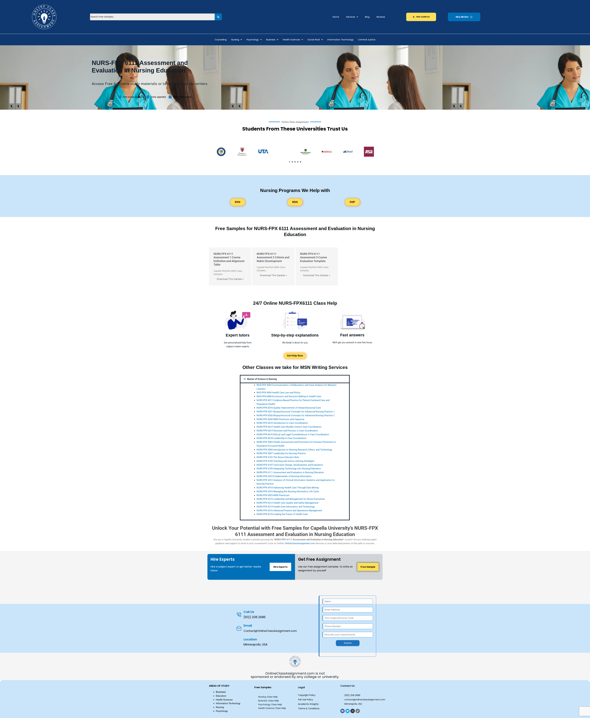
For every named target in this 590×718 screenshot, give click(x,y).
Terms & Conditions (308, 708)
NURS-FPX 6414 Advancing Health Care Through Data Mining (288, 487)
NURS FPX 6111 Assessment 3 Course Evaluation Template (313, 257)
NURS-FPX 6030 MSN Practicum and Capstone (280, 419)
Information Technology (340, 39)
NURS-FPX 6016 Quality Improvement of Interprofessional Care (289, 407)
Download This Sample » (230, 279)
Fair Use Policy (305, 699)
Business (270, 39)
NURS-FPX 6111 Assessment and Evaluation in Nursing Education (290, 472)
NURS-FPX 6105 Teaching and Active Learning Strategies (285, 461)
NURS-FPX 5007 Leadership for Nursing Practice (281, 453)
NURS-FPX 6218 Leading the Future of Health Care (282, 514)
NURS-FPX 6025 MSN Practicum (273, 495)
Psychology (253, 39)
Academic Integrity (308, 704)
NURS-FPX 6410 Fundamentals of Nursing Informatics (284, 476)
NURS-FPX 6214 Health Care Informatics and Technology (286, 506)
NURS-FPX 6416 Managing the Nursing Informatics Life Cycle (288, 491)
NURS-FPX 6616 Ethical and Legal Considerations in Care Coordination (293, 434)
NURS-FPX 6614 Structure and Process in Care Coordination (287, 430)
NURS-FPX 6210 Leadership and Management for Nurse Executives (291, 499)
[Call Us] (239, 614)
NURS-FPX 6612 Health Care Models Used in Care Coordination (289, 426)
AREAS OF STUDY (219, 686)
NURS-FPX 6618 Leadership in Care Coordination (281, 438)
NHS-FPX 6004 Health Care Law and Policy (278, 392)
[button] (352, 17)
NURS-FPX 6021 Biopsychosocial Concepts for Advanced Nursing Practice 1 (295, 411)
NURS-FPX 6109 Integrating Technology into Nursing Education (289, 468)
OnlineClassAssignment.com (300, 543)
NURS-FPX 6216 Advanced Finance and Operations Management (289, 510)
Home (336, 16)
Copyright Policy (306, 695)
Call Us (249, 612)
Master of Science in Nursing (262, 379)
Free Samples (262, 687)
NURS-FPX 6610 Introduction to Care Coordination (282, 423)
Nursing (235, 39)
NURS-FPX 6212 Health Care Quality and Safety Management (288, 502)
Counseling (221, 39)
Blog (367, 16)
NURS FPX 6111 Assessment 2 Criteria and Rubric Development (273, 257)
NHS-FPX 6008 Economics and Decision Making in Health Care (289, 396)
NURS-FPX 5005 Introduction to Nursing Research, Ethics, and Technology (294, 449)
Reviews (381, 16)
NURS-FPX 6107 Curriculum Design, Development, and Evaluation (290, 465)
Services (350, 16)
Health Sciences (291, 39)
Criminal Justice (366, 39)
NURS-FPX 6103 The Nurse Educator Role (278, 457)
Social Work (314, 39)
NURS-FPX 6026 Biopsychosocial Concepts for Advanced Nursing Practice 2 (295, 415)
